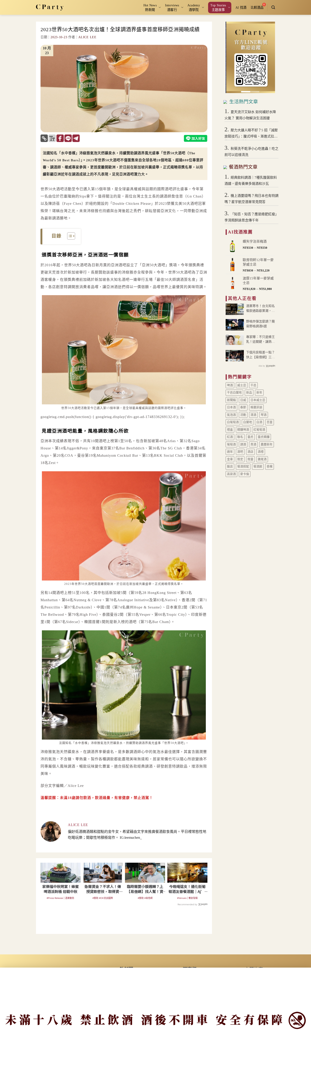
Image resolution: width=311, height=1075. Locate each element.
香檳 (270, 466)
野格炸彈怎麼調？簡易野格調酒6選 (260, 324)
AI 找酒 (240, 7)
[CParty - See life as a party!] (50, 7)
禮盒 (230, 429)
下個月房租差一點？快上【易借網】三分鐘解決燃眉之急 (260, 355)
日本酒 (231, 407)
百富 (270, 422)
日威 (243, 400)
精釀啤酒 (243, 429)
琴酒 (264, 414)
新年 (259, 392)
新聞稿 (231, 400)
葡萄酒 (231, 444)
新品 (249, 392)
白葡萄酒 (233, 422)
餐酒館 (257, 466)
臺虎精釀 (264, 437)
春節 (243, 407)
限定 (240, 459)
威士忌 (241, 385)
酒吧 (240, 451)
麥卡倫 (244, 474)
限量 (250, 459)
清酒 (253, 414)
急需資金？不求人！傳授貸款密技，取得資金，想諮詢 (102, 889)
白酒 (259, 422)
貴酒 (253, 444)
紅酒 (230, 437)
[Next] (268, 57)
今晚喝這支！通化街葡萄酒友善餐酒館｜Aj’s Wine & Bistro (187, 889)
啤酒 (230, 385)
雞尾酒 (262, 459)
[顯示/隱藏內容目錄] (69, 236)
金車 (230, 459)
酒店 (250, 451)
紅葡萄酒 (259, 429)
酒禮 (261, 451)
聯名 (240, 437)
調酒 (243, 444)
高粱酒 (231, 474)
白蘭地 (247, 422)
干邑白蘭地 (234, 392)
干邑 (253, 385)
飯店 (230, 466)
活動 (243, 414)
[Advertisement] (124, 922)
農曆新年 (267, 444)
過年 (230, 451)
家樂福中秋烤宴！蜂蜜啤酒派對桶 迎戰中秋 (60, 889)
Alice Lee (87, 37)
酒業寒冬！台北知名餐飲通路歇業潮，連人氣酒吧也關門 (260, 308)
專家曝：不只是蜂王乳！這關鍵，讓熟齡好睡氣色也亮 (260, 339)
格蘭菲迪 (256, 407)
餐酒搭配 (243, 466)
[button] (273, 7)
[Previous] (232, 57)
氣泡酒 (231, 414)
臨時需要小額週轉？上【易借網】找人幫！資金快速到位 (145, 889)
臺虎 (250, 437)
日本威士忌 (257, 400)
